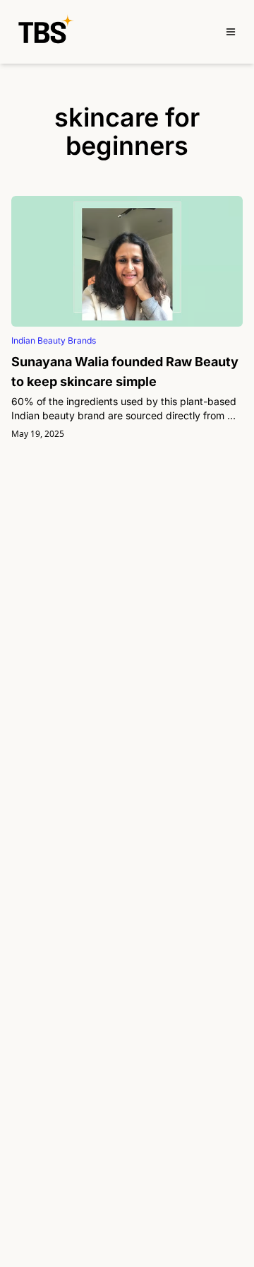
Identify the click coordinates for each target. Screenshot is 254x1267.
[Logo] (46, 31)
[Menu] (230, 31)
